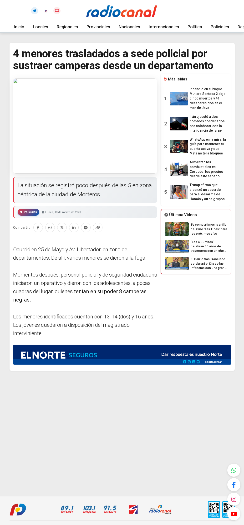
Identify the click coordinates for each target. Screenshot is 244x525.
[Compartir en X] (62, 227)
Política (195, 26)
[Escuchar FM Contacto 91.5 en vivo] (34, 10)
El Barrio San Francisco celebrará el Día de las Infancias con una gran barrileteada (208, 263)
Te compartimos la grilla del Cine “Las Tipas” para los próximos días (209, 229)
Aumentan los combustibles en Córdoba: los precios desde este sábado (206, 169)
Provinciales (98, 26)
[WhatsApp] (233, 470)
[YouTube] (233, 513)
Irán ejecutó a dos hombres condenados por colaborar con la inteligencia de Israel (207, 124)
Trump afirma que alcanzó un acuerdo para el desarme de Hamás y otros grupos (207, 192)
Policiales (220, 26)
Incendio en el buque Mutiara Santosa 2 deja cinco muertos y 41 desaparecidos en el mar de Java (207, 98)
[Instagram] (233, 499)
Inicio (19, 26)
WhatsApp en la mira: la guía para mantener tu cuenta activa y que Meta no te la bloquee (208, 146)
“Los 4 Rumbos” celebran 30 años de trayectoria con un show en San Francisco (208, 246)
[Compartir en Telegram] (86, 227)
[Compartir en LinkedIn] (74, 227)
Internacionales (164, 26)
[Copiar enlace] (97, 227)
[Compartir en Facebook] (38, 227)
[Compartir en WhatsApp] (50, 227)
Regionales (67, 26)
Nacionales (129, 26)
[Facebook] (233, 484)
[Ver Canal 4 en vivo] (57, 10)
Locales (40, 26)
